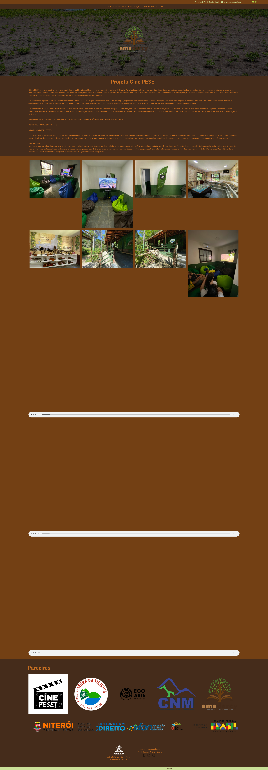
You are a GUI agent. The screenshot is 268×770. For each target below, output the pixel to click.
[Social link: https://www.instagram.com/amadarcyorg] (256, 2)
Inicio (108, 6)
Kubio (169, 768)
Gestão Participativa (153, 6)
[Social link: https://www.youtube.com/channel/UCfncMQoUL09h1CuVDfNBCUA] (253, 2)
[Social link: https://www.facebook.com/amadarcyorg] (144, 755)
